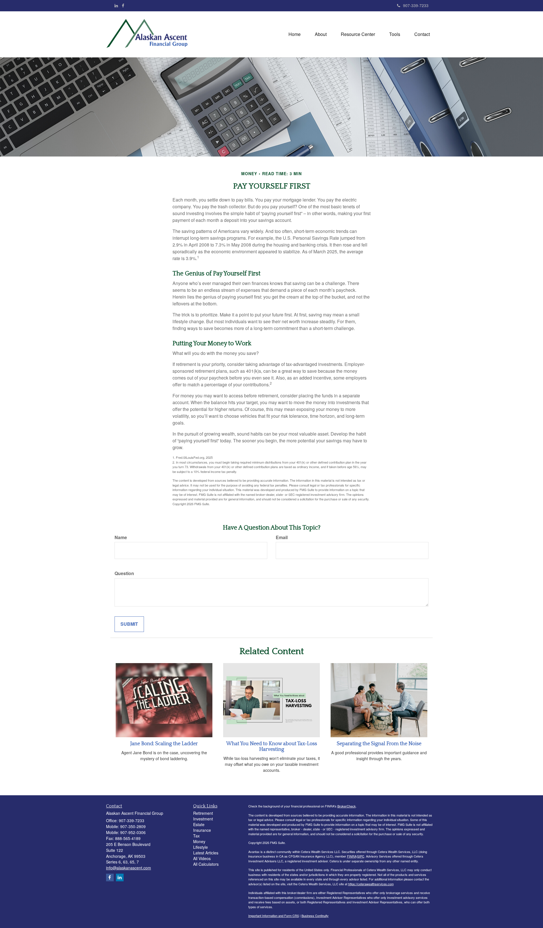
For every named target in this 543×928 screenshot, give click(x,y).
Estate (198, 824)
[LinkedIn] (116, 5)
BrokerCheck (346, 806)
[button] (321, 34)
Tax (196, 836)
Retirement (203, 813)
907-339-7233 (415, 5)
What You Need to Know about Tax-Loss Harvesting (271, 746)
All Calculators (206, 864)
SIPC (360, 856)
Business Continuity (315, 915)
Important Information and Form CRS (273, 915)
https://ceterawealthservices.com (371, 884)
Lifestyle (200, 847)
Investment (203, 819)
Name (121, 537)
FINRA (351, 856)
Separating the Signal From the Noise (379, 744)
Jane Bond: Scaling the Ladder (164, 744)
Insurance (202, 830)
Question (124, 573)
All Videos (202, 858)
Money (199, 841)
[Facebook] (123, 5)
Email (282, 537)
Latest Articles (205, 853)
